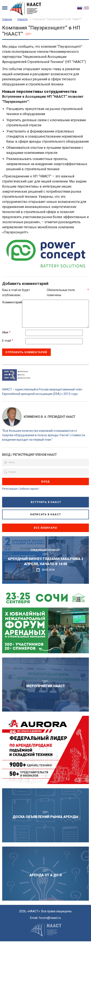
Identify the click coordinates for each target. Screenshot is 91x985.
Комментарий (12, 302)
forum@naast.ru (50, 918)
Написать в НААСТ (45, 514)
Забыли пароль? (29, 488)
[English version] (86, 8)
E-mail (7, 341)
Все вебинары (45, 527)
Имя (6, 332)
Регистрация (9, 488)
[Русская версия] (80, 8)
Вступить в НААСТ (46, 502)
